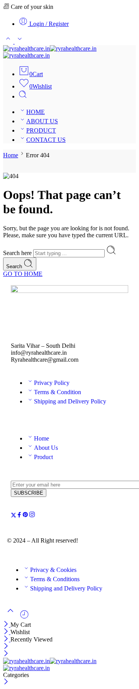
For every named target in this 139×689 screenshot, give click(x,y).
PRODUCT (41, 130)
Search (15, 266)
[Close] (6, 624)
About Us (46, 447)
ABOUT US (42, 121)
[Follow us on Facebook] (19, 515)
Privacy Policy (52, 382)
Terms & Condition (57, 392)
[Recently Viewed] (24, 617)
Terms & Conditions (55, 579)
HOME (35, 112)
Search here (18, 253)
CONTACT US (46, 139)
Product (43, 457)
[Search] (23, 96)
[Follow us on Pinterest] (25, 515)
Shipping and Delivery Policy (70, 401)
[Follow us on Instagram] (32, 515)
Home (10, 155)
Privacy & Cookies (53, 570)
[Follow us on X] (13, 515)
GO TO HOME (22, 273)
